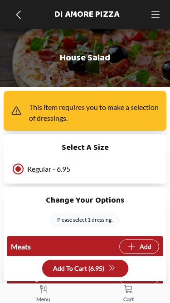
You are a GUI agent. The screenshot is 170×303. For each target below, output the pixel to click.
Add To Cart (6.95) (78, 268)
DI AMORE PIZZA (86, 14)
